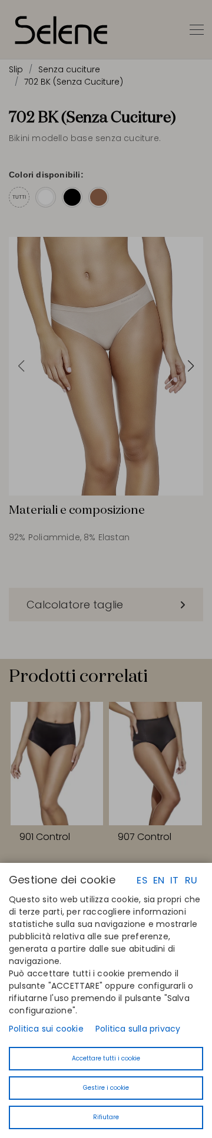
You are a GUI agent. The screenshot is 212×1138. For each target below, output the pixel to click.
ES (142, 880)
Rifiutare (106, 1117)
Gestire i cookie (106, 1087)
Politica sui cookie (46, 1029)
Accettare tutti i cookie (106, 1058)
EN (158, 880)
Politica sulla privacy (137, 1029)
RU (191, 880)
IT (174, 880)
